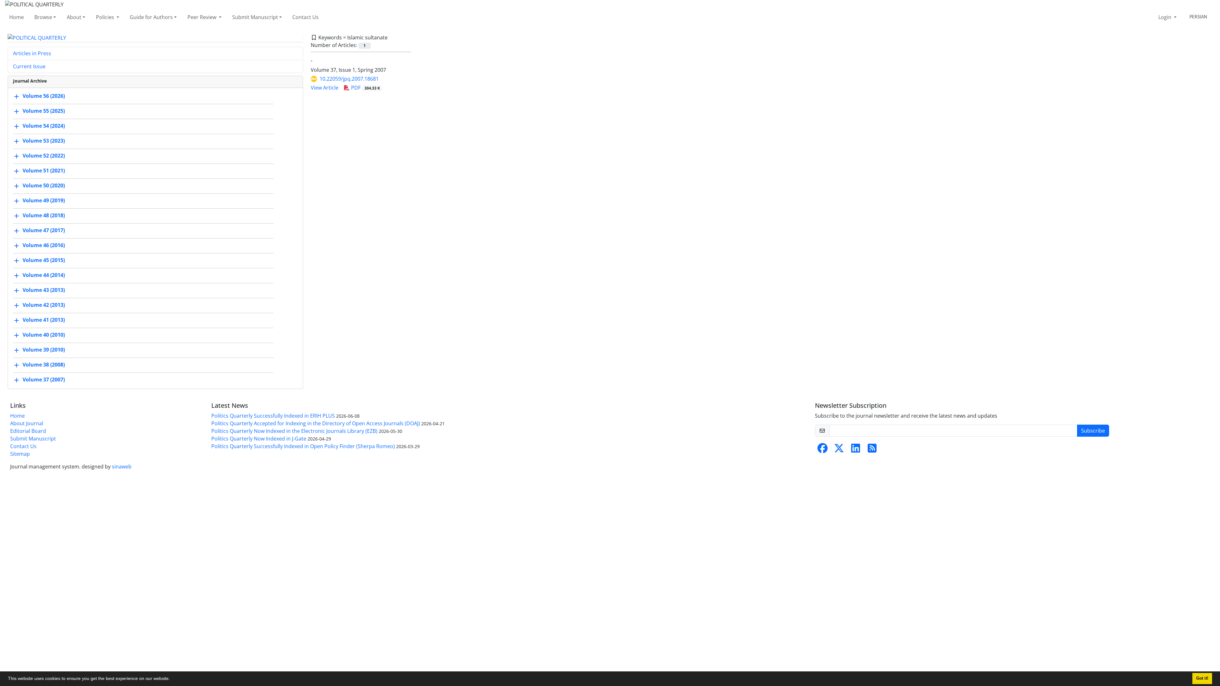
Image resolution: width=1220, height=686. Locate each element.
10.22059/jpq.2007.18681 (349, 78)
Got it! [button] (1202, 678)
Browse (43, 17)
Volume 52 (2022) (44, 155)
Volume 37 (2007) (44, 379)
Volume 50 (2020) (44, 185)
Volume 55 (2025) (44, 111)
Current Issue (29, 66)
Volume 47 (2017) (44, 230)
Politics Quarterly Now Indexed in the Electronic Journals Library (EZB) (294, 430)
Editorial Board (28, 430)
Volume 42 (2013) (44, 305)
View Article (324, 87)
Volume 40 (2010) (44, 335)
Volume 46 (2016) (44, 245)
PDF (365, 87)
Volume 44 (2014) (44, 275)
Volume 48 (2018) (44, 215)
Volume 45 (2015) (44, 260)
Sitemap (20, 453)
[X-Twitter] (839, 450)
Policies (105, 17)
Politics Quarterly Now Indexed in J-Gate (258, 438)
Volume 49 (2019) (44, 200)
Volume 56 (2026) (44, 96)
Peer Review (202, 17)
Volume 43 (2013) (44, 290)
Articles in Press (32, 53)
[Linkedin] (855, 450)
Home (16, 17)
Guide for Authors (151, 17)
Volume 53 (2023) (44, 141)
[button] (172, 679)
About (74, 17)
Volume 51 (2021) (44, 170)
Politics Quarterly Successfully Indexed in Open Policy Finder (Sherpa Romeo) (303, 446)
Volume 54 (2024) (44, 126)
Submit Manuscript (255, 17)
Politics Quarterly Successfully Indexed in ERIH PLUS (273, 415)
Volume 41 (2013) (44, 320)
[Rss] (872, 450)
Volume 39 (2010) (44, 349)
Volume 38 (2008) (44, 364)
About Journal (26, 423)
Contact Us (305, 17)
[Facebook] (822, 450)
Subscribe (1093, 430)
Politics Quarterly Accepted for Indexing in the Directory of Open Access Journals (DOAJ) (315, 423)
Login (1165, 17)
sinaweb (122, 466)
